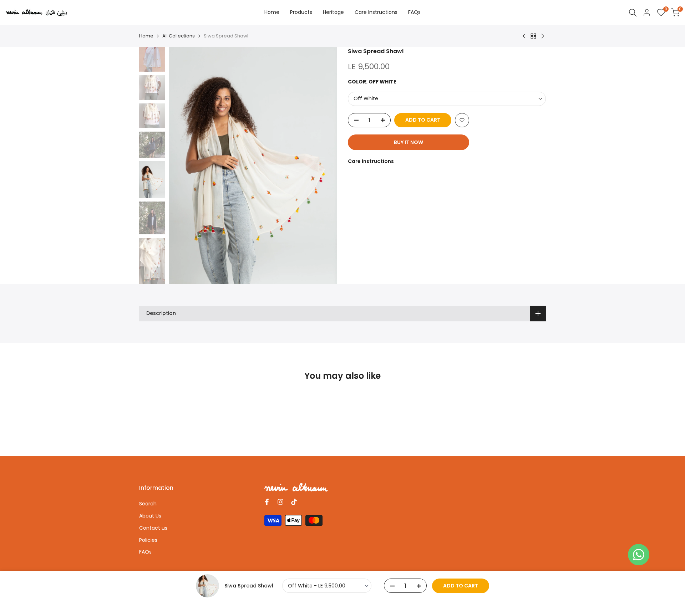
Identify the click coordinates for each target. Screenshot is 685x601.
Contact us (153, 527)
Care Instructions (371, 161)
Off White (366, 98)
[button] (462, 120)
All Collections (178, 35)
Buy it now (408, 142)
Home (146, 35)
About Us (150, 515)
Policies (148, 540)
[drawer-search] (633, 13)
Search (148, 503)
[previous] (183, 166)
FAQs (145, 551)
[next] (323, 166)
